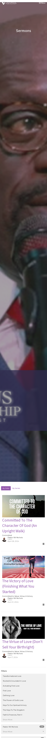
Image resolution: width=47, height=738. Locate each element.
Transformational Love (12, 676)
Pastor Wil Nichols (23, 727)
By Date (6, 488)
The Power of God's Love (13, 700)
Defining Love (8, 695)
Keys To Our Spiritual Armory (15, 705)
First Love (7, 691)
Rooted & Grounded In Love (14, 681)
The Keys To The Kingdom (13, 710)
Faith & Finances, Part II (12, 715)
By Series (16, 488)
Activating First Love (11, 686)
